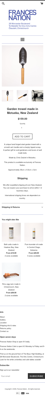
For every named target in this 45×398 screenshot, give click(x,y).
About (2, 317)
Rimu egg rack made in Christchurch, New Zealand (11, 287)
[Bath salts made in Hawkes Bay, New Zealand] (11, 232)
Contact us (4, 331)
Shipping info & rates (8, 325)
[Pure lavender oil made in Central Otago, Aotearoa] (33, 232)
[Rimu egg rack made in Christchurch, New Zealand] (11, 272)
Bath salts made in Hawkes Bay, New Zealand (11, 247)
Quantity (22, 124)
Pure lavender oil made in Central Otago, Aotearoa (34, 247)
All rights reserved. (34, 389)
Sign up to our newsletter (9, 370)
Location (3, 322)
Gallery (3, 319)
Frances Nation (22, 389)
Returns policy (5, 328)
